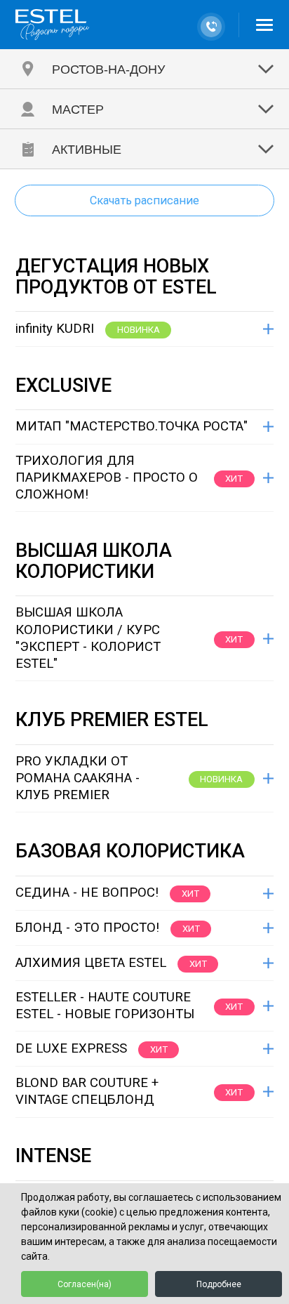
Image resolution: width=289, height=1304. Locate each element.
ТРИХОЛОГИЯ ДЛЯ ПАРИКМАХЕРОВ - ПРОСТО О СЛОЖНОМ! (106, 478)
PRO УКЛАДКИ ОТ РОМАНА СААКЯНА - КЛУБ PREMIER (77, 778)
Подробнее (218, 1284)
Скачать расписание (144, 200)
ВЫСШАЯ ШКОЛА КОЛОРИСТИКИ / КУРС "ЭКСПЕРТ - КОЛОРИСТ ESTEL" (88, 638)
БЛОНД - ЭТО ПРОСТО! (87, 927)
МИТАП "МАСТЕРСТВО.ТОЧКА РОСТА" (131, 426)
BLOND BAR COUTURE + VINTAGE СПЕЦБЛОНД (87, 1091)
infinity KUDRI (54, 328)
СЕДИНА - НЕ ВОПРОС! (87, 892)
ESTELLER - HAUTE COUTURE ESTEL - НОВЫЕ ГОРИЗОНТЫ (104, 1005)
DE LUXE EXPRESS (71, 1048)
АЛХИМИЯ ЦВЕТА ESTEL (90, 962)
